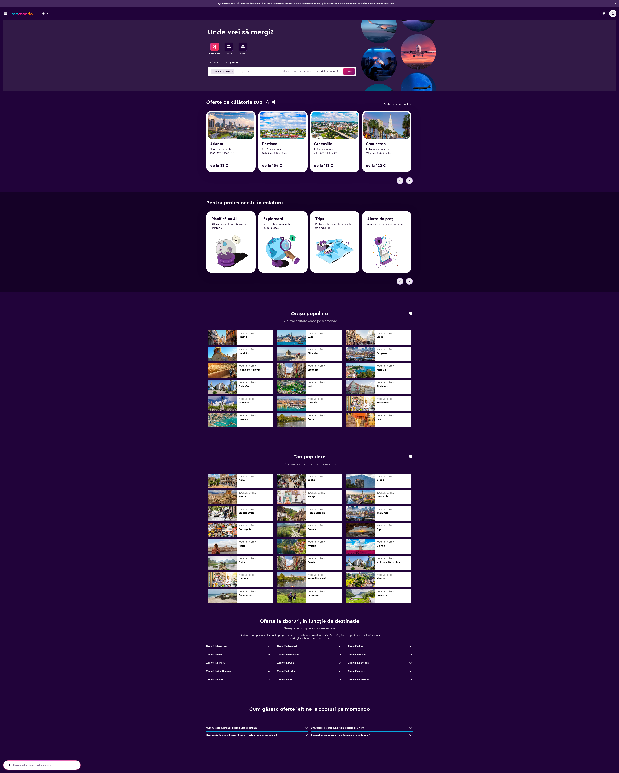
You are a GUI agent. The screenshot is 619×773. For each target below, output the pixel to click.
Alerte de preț (380, 219)
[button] (615, 3)
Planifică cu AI (224, 219)
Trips (319, 219)
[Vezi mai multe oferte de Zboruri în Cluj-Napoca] (269, 671)
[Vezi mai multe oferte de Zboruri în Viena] (269, 680)
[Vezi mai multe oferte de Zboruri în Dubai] (340, 663)
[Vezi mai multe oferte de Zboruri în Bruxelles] (411, 680)
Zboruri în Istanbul (287, 646)
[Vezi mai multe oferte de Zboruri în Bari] (340, 680)
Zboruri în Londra (215, 663)
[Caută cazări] (229, 47)
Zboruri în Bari (284, 680)
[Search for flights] (214, 47)
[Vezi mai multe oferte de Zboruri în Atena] (411, 671)
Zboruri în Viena (214, 680)
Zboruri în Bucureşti (216, 646)
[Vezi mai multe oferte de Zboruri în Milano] (411, 654)
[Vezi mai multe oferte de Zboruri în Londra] (269, 663)
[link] (397, 104)
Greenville (323, 144)
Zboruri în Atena (356, 671)
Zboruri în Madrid (286, 671)
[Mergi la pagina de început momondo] (22, 13)
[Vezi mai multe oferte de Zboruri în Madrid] (340, 671)
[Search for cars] (243, 47)
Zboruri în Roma (356, 646)
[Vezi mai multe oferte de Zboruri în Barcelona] (340, 654)
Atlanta (216, 144)
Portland (270, 144)
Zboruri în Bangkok (358, 663)
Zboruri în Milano (357, 654)
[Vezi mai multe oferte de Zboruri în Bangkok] (411, 663)
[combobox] (215, 62)
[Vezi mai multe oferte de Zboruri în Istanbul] (340, 646)
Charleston (376, 144)
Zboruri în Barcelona (288, 654)
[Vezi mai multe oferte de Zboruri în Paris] (269, 654)
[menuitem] (214, 49)
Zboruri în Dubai (286, 663)
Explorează (273, 219)
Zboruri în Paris (214, 654)
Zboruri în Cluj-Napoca (218, 671)
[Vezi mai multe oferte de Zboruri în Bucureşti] (269, 646)
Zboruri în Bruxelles (358, 680)
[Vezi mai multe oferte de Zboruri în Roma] (411, 646)
